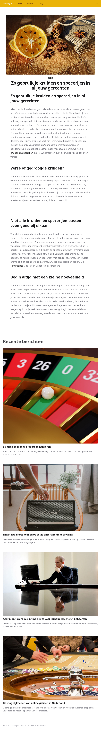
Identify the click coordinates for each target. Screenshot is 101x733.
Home (19, 3)
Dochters (31, 3)
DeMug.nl (8, 3)
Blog (41, 3)
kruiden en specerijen (21, 152)
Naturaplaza (16, 265)
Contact (95, 3)
